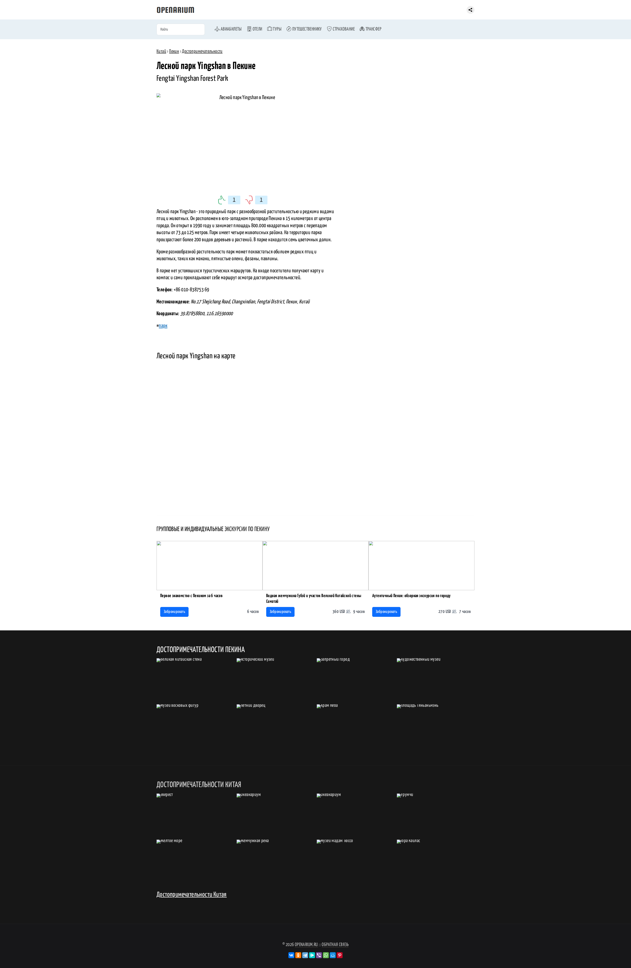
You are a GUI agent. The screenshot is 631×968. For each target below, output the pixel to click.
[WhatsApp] (326, 955)
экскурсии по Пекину (247, 529)
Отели (257, 29)
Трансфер (373, 29)
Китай (161, 51)
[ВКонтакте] (291, 955)
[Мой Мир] (333, 955)
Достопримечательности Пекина (201, 650)
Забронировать (174, 612)
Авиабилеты (231, 29)
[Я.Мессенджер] (312, 955)
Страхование (343, 29)
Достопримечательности (202, 51)
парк (163, 325)
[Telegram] (305, 955)
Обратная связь (335, 944)
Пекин (174, 51)
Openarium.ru (306, 944)
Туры (276, 29)
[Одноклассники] (298, 955)
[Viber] (319, 955)
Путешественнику (306, 29)
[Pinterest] (340, 955)
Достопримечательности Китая (192, 894)
